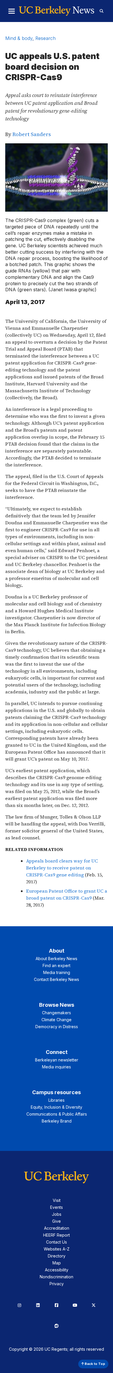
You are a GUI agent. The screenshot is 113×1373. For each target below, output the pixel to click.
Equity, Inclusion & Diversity (56, 1107)
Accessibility (56, 1269)
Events (56, 1207)
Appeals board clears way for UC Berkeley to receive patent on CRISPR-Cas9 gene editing (62, 868)
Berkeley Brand (57, 1120)
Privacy (57, 1283)
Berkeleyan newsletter (56, 1059)
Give (56, 1221)
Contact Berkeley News (56, 979)
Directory (56, 1255)
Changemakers (56, 1012)
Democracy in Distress (56, 1026)
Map (56, 1262)
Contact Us (56, 1242)
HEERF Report (56, 1235)
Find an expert (56, 965)
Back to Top (94, 1364)
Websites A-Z (57, 1248)
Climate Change (56, 1019)
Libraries (56, 1100)
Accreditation (56, 1228)
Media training (56, 972)
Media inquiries (56, 1066)
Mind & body (18, 38)
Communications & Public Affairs (56, 1114)
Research (45, 38)
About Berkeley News (56, 958)
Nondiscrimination (56, 1276)
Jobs (56, 1214)
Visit (57, 1200)
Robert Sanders (31, 134)
